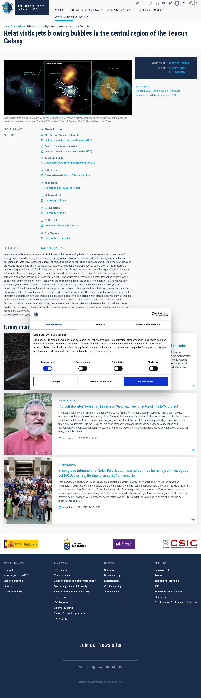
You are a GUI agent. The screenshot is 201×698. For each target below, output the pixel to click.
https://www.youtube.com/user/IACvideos (163, 3)
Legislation (60, 570)
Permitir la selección (100, 381)
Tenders (159, 575)
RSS (157, 586)
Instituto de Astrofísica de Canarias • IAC (31, 7)
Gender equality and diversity (70, 586)
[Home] (7, 7)
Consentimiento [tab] (53, 324)
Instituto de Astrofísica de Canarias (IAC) (68, 140)
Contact (8, 570)
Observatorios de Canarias (85, 10)
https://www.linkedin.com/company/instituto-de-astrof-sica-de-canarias (157, 3)
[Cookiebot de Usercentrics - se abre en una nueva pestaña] (154, 314)
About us (59, 10)
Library (8, 586)
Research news (179, 63)
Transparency (62, 575)
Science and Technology (118, 10)
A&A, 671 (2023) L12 (52, 248)
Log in (191, 3)
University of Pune (55, 200)
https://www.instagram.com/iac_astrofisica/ (150, 3)
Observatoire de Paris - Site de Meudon (67, 175)
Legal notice (111, 580)
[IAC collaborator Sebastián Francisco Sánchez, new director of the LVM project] (193, 450)
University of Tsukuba (57, 238)
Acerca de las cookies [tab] (148, 324)
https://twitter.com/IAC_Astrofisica (137, 3)
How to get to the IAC (16, 575)
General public (143, 90)
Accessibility (111, 591)
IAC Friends (60, 618)
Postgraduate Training (149, 10)
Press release (66, 400)
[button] (68, 87)
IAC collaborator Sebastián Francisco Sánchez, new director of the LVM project (118, 406)
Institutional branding (167, 580)
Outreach (15, 26)
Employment (162, 570)
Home (6, 26)
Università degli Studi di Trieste (62, 187)
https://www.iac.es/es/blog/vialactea (177, 3)
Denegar (55, 381)
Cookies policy (112, 586)
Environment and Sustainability (71, 591)
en (184, 3)
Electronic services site (168, 591)
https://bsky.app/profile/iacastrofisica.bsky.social (170, 3)
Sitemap (109, 570)
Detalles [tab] (100, 324)
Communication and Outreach (70, 17)
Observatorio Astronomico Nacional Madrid (70, 162)
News (22, 26)
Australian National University (62, 225)
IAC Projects (61, 602)
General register (13, 591)
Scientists (175, 90)
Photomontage (67, 465)
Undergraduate (160, 90)
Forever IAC (61, 597)
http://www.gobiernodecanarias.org (75, 544)
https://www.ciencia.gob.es (21, 544)
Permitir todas (145, 381)
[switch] (82, 368)
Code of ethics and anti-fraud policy (75, 580)
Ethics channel (163, 597)
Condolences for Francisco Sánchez (176, 602)
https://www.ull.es (124, 544)
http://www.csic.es (180, 544)
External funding (63, 607)
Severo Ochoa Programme (69, 613)
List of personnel (14, 580)
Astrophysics (142, 86)
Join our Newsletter (100, 645)
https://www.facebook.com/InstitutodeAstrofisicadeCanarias (144, 3)
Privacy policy (112, 575)
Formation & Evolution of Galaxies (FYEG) (156, 95)
